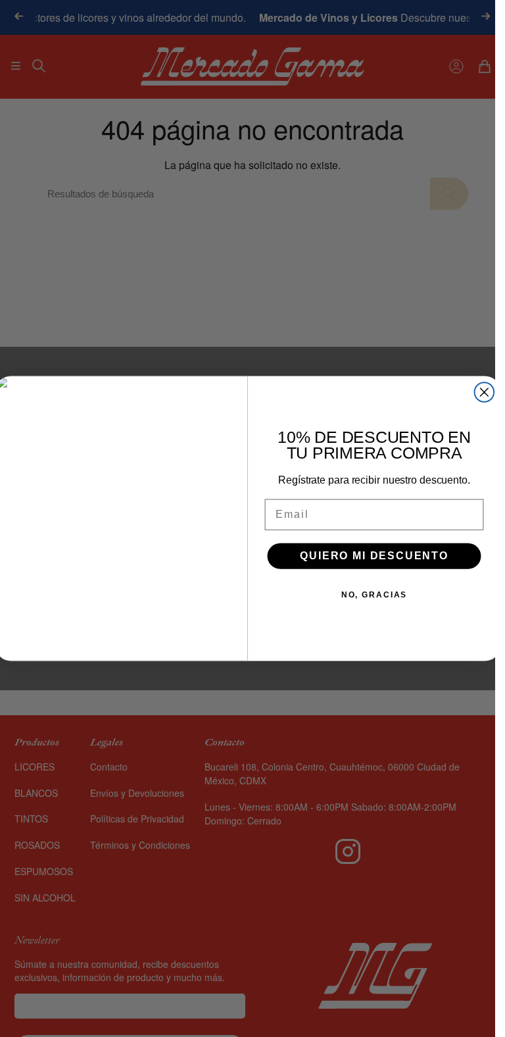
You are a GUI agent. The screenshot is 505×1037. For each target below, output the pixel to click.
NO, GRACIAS (373, 594)
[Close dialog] (484, 392)
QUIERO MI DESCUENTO (374, 555)
